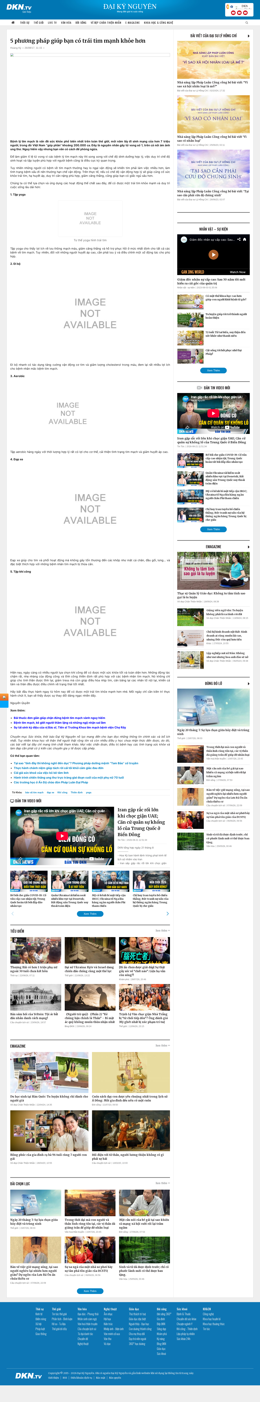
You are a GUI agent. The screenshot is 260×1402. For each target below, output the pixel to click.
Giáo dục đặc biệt (137, 1319)
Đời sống (81, 22)
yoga (88, 792)
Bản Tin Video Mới (217, 387)
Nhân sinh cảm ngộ (87, 1319)
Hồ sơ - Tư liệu (59, 1324)
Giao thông (41, 1334)
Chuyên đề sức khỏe (186, 1319)
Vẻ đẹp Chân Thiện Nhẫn (22, 1105)
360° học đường (137, 1344)
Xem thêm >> (163, 930)
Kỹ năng (161, 1339)
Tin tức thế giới (59, 1314)
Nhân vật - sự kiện (186, 287)
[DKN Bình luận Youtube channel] (239, 12)
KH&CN (207, 1309)
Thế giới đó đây (59, 1329)
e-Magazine (132, 22)
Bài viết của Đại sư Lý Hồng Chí (213, 35)
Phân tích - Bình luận (62, 1319)
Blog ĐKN (69, 1026)
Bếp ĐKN (161, 1324)
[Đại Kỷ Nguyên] (19, 6)
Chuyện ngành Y (184, 1324)
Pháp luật (40, 1329)
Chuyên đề (83, 1339)
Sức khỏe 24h (183, 1339)
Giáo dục (134, 1309)
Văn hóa (66, 22)
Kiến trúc (108, 1324)
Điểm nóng (41, 1319)
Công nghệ (208, 1314)
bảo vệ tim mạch (34, 792)
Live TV (52, 22)
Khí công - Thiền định (187, 1329)
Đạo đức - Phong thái (88, 1314)
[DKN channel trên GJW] (243, 6)
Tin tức (206, 1329)
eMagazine (213, 546)
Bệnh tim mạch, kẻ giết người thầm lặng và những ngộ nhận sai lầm (60, 722)
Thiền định (77, 792)
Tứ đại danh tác (85, 1334)
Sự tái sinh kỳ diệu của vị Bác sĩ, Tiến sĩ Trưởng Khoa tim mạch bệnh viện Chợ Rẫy (70, 727)
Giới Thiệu (26, 11)
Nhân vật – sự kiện (213, 229)
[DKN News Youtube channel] (233, 12)
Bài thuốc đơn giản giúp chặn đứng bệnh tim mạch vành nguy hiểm (59, 718)
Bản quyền (115, 1377)
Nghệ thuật (83, 1344)
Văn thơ (107, 1339)
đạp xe (50, 792)
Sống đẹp (161, 1329)
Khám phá (124, 979)
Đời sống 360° (164, 1314)
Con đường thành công (140, 1329)
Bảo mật (100, 1377)
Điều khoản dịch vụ (81, 1377)
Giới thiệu (53, 1377)
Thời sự (24, 22)
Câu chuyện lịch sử (19, 1022)
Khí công (62, 792)
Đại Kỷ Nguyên (119, 1373)
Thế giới (39, 22)
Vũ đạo (107, 1344)
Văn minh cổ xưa (112, 1334)
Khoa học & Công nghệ (158, 22)
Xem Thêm (90, 913)
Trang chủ (13, 22)
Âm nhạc (108, 1314)
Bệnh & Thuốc (184, 1314)
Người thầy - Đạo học (139, 1324)
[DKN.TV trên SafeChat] (228, 6)
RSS (65, 1377)
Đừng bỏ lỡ (213, 683)
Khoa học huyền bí (212, 1319)
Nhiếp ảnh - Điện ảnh (114, 1329)
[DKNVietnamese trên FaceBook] (231, 6)
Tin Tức (121, 840)
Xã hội (38, 1324)
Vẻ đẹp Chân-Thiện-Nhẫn (106, 22)
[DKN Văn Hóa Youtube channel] (245, 12)
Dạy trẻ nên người (137, 1339)
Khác (208, 643)
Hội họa (107, 1319)
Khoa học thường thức (214, 1324)
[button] (167, 914)
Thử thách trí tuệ (137, 1314)
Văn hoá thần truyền (74, 1232)
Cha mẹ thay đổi (137, 1334)
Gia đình (161, 1319)
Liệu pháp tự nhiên (186, 1334)
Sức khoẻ (161, 1354)
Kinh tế (39, 1314)
